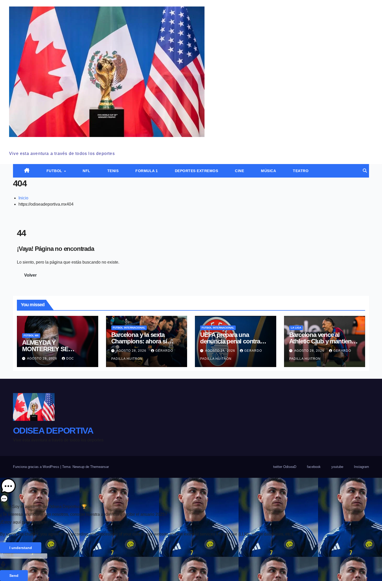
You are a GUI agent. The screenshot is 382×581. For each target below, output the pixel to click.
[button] (365, 170)
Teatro (300, 171)
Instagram (361, 467)
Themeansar (99, 467)
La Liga (296, 327)
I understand (20, 548)
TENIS (113, 171)
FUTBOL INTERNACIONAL (129, 327)
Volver (30, 275)
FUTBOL (55, 171)
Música (268, 171)
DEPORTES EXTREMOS (196, 171)
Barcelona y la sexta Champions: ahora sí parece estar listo (139, 341)
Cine (239, 171)
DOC (70, 358)
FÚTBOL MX (31, 335)
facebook (314, 467)
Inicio (23, 198)
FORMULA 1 (146, 171)
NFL (86, 171)
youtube (337, 467)
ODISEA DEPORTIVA (49, 143)
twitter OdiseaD (284, 467)
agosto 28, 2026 (42, 358)
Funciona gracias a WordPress (36, 467)
